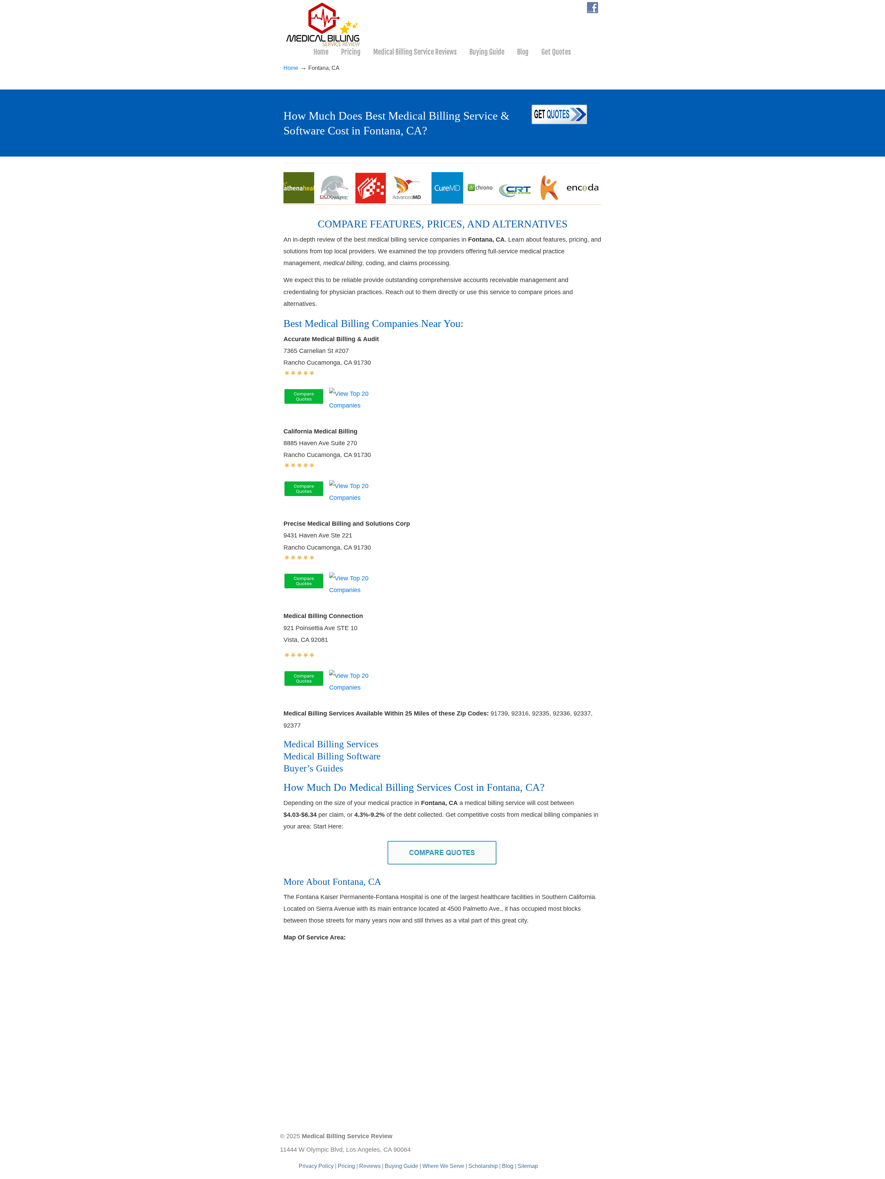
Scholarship (483, 1166)
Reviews (370, 1166)
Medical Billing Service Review (323, 24)
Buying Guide (401, 1166)
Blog (507, 1166)
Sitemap (528, 1166)
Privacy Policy (316, 1166)
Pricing (346, 1166)
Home (290, 68)
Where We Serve (443, 1166)
